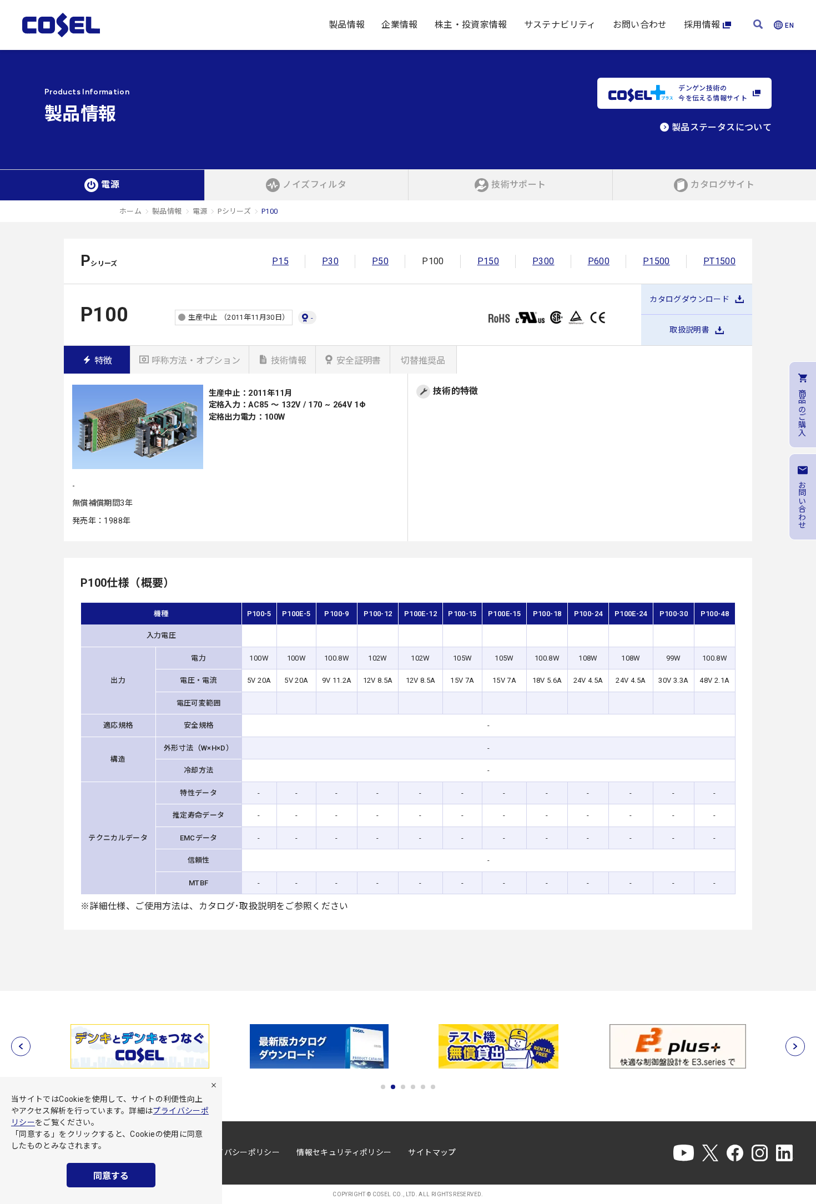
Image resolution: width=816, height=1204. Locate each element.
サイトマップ (432, 1152)
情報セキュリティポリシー (343, 1152)
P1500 (656, 261)
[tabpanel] (139, 1046)
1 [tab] (383, 1087)
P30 (330, 261)
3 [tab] (403, 1087)
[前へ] (21, 1046)
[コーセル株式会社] (61, 25)
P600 (599, 261)
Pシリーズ (234, 211)
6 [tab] (433, 1087)
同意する (111, 1176)
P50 (380, 261)
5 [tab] (423, 1087)
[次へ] (795, 1046)
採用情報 (702, 24)
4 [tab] (413, 1087)
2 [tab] (393, 1087)
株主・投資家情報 (471, 24)
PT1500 (719, 261)
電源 (200, 211)
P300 (543, 261)
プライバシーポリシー (240, 1152)
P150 (488, 261)
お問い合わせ (640, 24)
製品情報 (347, 24)
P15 (280, 261)
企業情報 (399, 24)
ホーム (130, 211)
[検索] (758, 25)
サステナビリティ (560, 24)
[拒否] (213, 1085)
